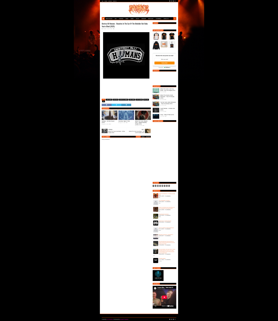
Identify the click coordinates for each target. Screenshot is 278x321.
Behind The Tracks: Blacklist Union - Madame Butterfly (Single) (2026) (141, 123)
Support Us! (110, 1)
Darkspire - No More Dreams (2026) (108, 122)
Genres (132, 18)
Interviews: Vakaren (162, 258)
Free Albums (132, 99)
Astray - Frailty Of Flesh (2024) (167, 114)
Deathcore (115, 99)
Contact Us (114, 1)
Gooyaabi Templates (124, 319)
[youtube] (173, 1)
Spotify (137, 18)
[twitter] (171, 1)
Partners (105, 1)
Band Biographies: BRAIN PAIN (164, 214)
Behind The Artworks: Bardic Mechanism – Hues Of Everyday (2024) (167, 97)
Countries (121, 18)
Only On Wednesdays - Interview (164, 200)
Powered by (161, 67)
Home (102, 1)
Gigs (116, 18)
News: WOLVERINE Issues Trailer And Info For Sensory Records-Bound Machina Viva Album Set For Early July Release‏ (167, 242)
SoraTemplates (109, 319)
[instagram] (174, 1)
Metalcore (146, 99)
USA (103, 101)
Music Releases (109, 18)
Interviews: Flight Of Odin (124, 121)
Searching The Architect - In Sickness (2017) (166, 234)
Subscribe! (165, 63)
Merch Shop (150, 18)
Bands (127, 18)
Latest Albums (139, 99)
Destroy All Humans (124, 99)
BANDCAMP (143, 18)
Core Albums (109, 99)
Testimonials (158, 18)
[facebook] (169, 1)
